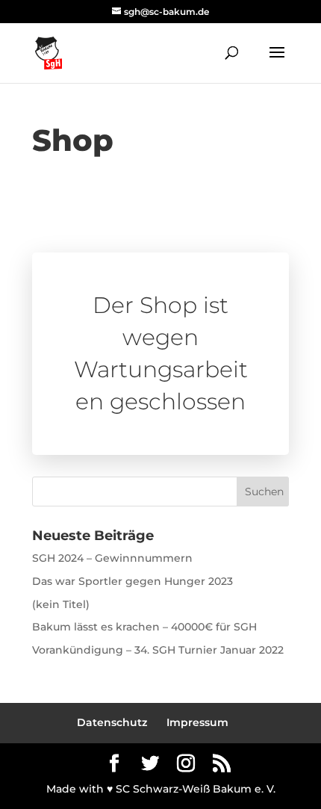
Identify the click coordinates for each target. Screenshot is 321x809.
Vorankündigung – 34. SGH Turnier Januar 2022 (158, 650)
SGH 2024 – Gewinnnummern (112, 558)
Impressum (197, 722)
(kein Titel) (61, 604)
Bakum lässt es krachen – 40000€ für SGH (144, 626)
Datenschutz (112, 722)
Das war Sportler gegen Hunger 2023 (132, 581)
